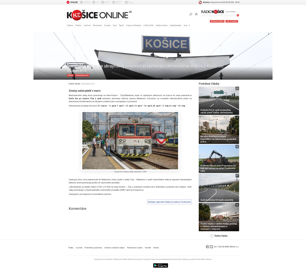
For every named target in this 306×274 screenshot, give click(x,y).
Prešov (78, 25)
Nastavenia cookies (135, 248)
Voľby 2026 (148, 25)
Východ (87, 25)
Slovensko (97, 25)
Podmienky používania (93, 248)
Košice (70, 25)
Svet (115, 25)
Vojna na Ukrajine (133, 25)
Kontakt (148, 248)
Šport (121, 25)
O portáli (79, 248)
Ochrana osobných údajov (114, 248)
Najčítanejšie (175, 25)
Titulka (70, 248)
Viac (186, 25)
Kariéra (156, 248)
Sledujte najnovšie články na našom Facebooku (169, 202)
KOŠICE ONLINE (74, 84)
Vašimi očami (162, 25)
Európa (107, 25)
